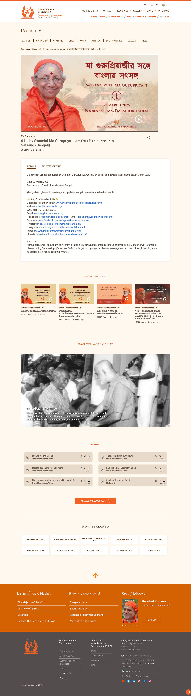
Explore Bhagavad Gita (108, 373)
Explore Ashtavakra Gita (138, 373)
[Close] (151, 312)
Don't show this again (105, 380)
